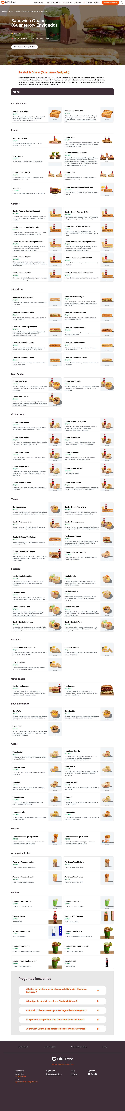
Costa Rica (61, 1064)
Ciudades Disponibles (79, 1047)
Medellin (17, 11)
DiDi (5, 11)
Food (11, 11)
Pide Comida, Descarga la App (24, 47)
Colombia (54, 1064)
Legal (104, 1047)
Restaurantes (23, 1047)
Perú (72, 1064)
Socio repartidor (49, 1047)
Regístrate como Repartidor (110, 2)
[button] (110, 3)
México (67, 1064)
